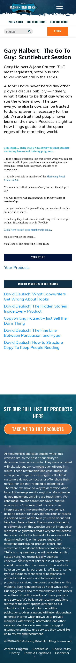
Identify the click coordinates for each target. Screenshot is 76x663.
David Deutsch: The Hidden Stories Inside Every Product (35, 309)
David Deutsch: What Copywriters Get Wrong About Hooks (35, 296)
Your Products (17, 267)
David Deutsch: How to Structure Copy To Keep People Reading (33, 345)
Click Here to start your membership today (27, 229)
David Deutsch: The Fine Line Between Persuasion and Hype (32, 333)
